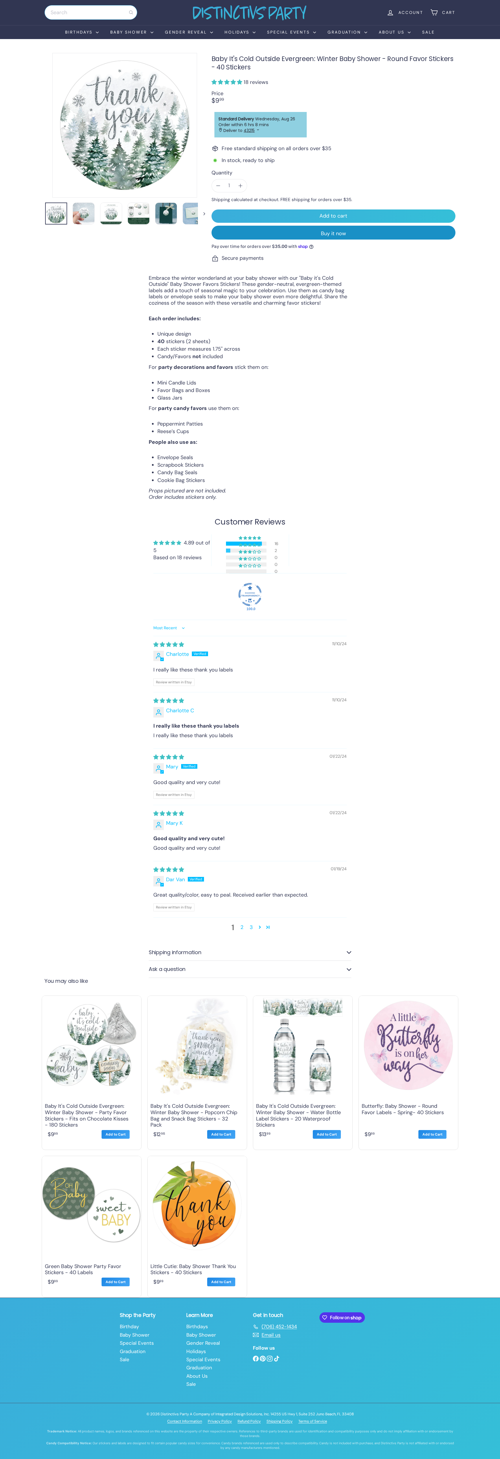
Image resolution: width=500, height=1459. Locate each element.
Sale (428, 32)
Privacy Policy (220, 1421)
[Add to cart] (116, 1134)
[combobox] (91, 12)
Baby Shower (129, 32)
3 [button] (251, 927)
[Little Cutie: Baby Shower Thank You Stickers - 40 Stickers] (197, 1225)
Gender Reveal (187, 32)
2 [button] (241, 927)
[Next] (201, 213)
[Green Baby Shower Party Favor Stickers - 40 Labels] (91, 1225)
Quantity (222, 173)
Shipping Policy (279, 1421)
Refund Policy (249, 1421)
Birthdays (79, 32)
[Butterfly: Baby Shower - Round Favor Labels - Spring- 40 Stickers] (408, 1071)
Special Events (289, 32)
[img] (168, 644)
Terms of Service (312, 1421)
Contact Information (184, 1421)
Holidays (238, 32)
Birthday (129, 1326)
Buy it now (333, 233)
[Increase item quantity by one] (240, 185)
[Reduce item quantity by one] (218, 185)
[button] (228, 82)
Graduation (345, 32)
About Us (392, 32)
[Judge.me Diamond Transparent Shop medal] (250, 594)
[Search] (131, 12)
